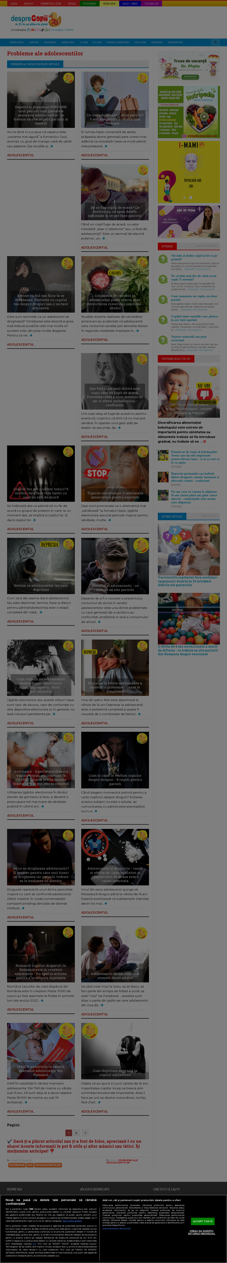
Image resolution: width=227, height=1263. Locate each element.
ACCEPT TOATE (203, 1221)
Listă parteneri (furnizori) (117, 1228)
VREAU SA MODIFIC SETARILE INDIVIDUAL (201, 1232)
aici (34, 1243)
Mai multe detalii (72, 1221)
